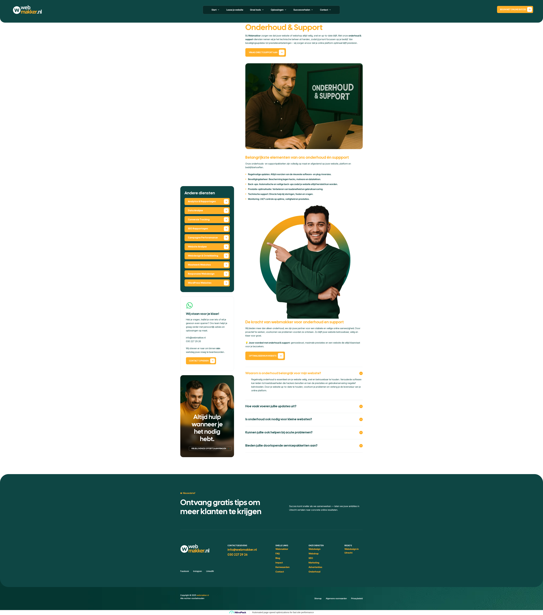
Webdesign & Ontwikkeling (203, 255)
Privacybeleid (357, 598)
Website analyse (197, 246)
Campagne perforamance (203, 237)
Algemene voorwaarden (336, 598)
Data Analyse (195, 210)
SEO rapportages (198, 228)
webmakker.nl (203, 595)
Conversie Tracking (199, 219)
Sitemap (318, 598)
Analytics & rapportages (202, 201)
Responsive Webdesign (201, 273)
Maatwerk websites (199, 264)
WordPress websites (199, 282)
